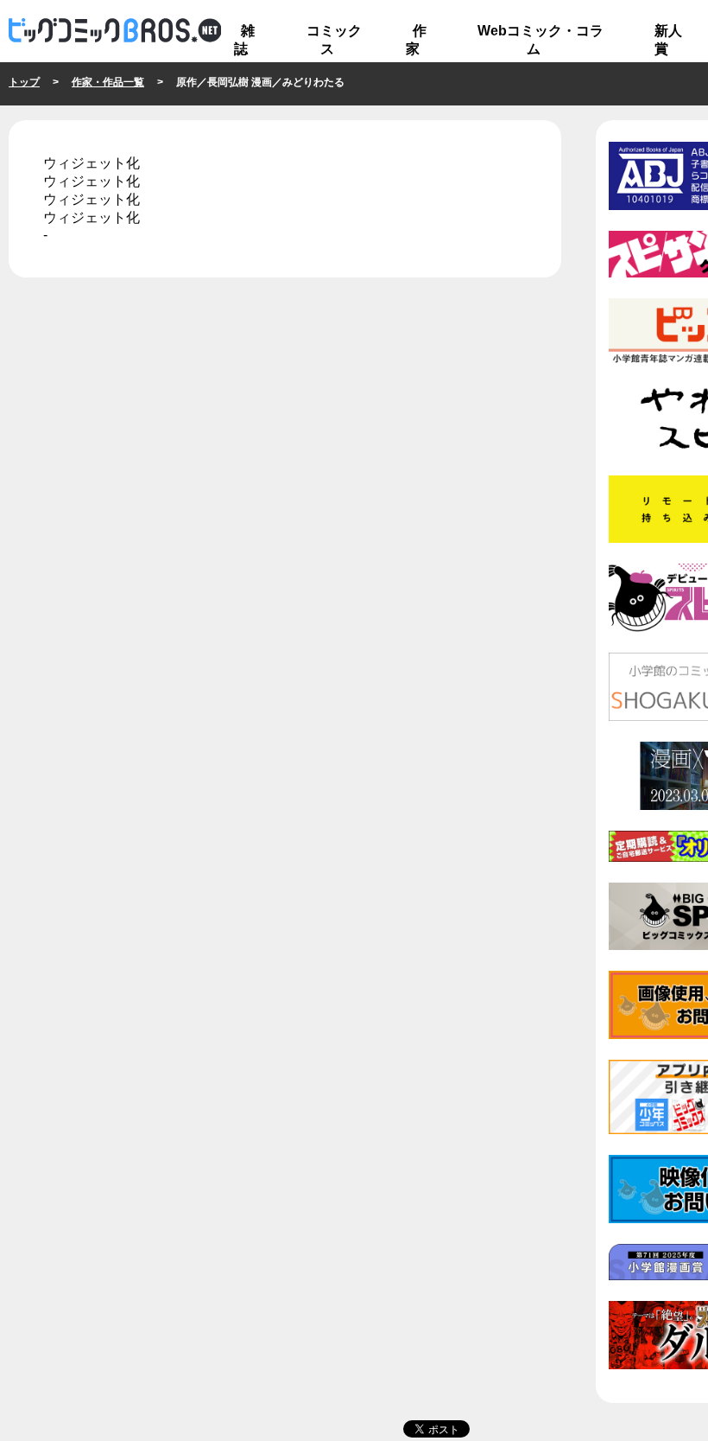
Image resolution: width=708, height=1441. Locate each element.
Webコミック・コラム (540, 39)
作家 (416, 39)
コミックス (334, 39)
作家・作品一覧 (108, 82)
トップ (24, 82)
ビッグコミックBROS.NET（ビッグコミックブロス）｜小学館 (115, 31)
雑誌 (244, 39)
